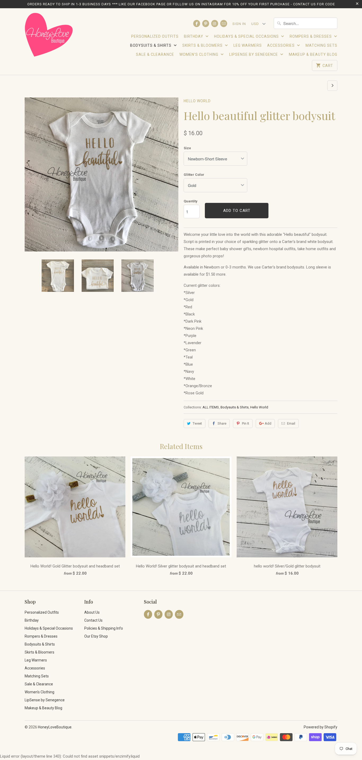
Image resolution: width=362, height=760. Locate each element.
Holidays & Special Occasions (247, 36)
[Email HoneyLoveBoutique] (223, 23)
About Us (92, 612)
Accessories (281, 45)
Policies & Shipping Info (103, 628)
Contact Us (93, 620)
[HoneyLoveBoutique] (49, 35)
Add (268, 423)
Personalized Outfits (155, 36)
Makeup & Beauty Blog (313, 54)
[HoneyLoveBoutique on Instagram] (214, 23)
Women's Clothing (199, 54)
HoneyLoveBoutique (55, 727)
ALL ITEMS (210, 407)
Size (187, 148)
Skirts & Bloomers (203, 45)
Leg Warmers (247, 45)
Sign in (239, 24)
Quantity (190, 201)
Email (291, 423)
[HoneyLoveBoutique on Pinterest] (205, 23)
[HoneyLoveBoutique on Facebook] (196, 23)
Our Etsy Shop (96, 636)
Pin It (245, 423)
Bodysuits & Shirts (151, 45)
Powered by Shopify (320, 727)
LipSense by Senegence (254, 54)
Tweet (197, 423)
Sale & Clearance (155, 54)
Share (222, 423)
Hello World (197, 101)
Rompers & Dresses (311, 36)
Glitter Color (194, 175)
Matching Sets (321, 45)
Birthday (194, 36)
